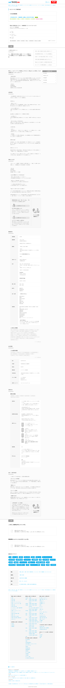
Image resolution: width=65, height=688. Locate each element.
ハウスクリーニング (23, 562)
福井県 (36, 613)
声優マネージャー (32, 562)
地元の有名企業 (11, 559)
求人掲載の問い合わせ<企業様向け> (34, 683)
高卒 (40, 637)
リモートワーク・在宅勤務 (35, 564)
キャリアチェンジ (27, 559)
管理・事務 (13, 600)
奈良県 (33, 620)
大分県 (33, 632)
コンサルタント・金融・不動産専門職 (17, 607)
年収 (17, 672)
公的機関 (41, 620)
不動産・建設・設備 (43, 616)
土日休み (41, 634)
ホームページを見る (24, 457)
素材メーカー (42, 600)
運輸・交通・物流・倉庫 (43, 617)
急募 (31, 584)
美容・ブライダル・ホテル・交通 (16, 603)
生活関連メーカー (42, 603)
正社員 (28, 564)
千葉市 (34, 607)
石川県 (33, 613)
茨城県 (30, 603)
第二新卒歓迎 (21, 584)
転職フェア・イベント (38, 672)
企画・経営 (13, 599)
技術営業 (10, 562)
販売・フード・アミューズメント (16, 602)
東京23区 (37, 607)
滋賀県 (30, 619)
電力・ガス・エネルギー (23, 581)
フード (41, 610)
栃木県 (33, 603)
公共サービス (13, 619)
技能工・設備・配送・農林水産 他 (16, 617)
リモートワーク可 (28, 645)
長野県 (36, 610)
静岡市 (30, 617)
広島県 (30, 625)
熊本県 (30, 632)
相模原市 (36, 609)
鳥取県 (30, 623)
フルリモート (53, 559)
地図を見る (23, 464)
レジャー (41, 607)
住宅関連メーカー (42, 602)
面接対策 (27, 672)
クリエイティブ (14, 609)
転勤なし (25, 584)
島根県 (33, 623)
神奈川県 (30, 606)
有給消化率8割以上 (28, 642)
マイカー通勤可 (28, 652)
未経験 (48, 564)
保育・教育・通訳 (14, 606)
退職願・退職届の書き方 (12, 672)
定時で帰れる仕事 (12, 564)
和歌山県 (36, 620)
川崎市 (33, 609)
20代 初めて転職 (46, 559)
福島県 (36, 600)
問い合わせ (26, 683)
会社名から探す (42, 626)
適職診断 (21, 672)
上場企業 (27, 655)
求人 (12, 675)
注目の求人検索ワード (20, 564)
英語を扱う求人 (18, 680)
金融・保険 (41, 613)
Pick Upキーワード (16, 675)
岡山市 (30, 626)
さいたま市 (30, 607)
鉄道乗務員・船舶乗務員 (41, 562)
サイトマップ (21, 683)
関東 (40, 559)
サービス (41, 606)
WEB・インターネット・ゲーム (16, 610)
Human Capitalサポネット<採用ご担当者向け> (46, 683)
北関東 (27, 603)
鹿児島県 (30, 633)
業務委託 (13, 626)
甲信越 (27, 610)
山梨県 (33, 610)
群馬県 (36, 603)
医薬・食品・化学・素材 (15, 616)
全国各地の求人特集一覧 (43, 629)
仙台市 (30, 602)
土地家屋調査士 (34, 559)
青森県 (30, 599)
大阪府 (36, 619)
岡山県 (36, 623)
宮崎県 (36, 632)
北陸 (26, 613)
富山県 (30, 613)
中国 (26, 623)
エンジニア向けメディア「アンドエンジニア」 (48, 672)
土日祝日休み (53, 564)
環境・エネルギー (42, 619)
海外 (26, 636)
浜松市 (33, 617)
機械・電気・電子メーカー (43, 599)
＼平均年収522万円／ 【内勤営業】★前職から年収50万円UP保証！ (22, 17)
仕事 (24, 672)
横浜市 (30, 609)
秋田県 (30, 600)
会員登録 (53, 2)
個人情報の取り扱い (15, 683)
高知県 (30, 629)
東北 (26, 599)
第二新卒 (43, 564)
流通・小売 (41, 609)
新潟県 (30, 610)
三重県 (30, 616)
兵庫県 (30, 620)
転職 (9, 675)
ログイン (48, 2)
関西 (26, 619)
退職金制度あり (28, 649)
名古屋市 (36, 617)
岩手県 (33, 599)
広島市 (33, 626)
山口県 (33, 625)
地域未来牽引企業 (19, 559)
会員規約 (10, 683)
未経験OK (27, 653)
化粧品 (48, 562)
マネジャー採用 (28, 656)
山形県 (33, 600)
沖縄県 (34, 633)
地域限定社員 (34, 584)
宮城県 (36, 599)
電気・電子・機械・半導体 (15, 613)
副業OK (28, 584)
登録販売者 (16, 562)
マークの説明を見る (38, 341)
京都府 (33, 619)
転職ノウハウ (31, 672)
